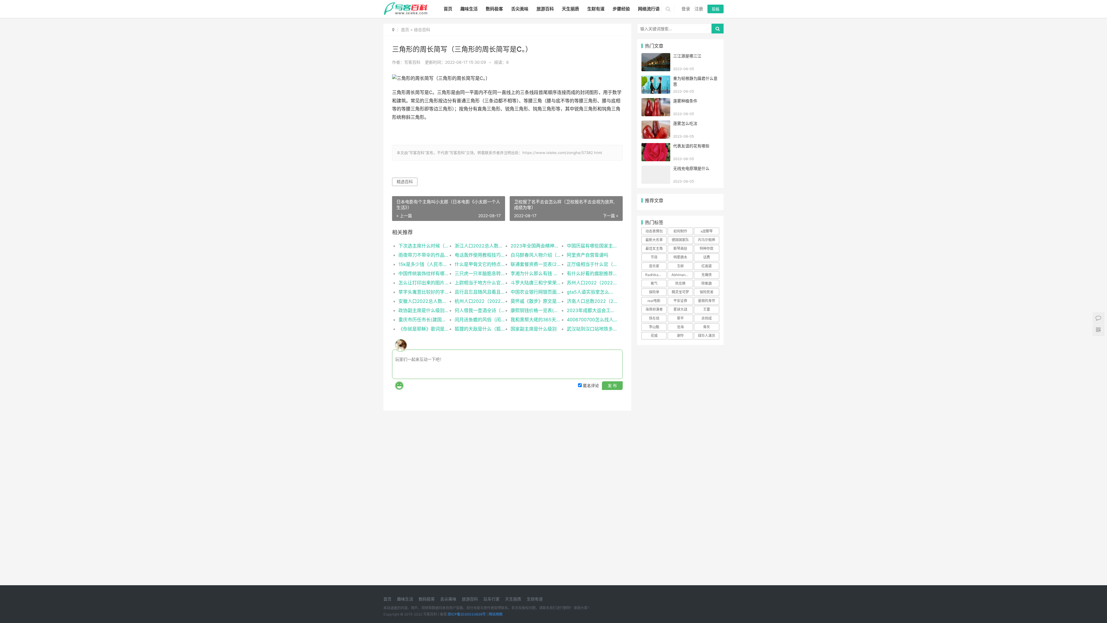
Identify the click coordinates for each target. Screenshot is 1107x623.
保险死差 (706, 292)
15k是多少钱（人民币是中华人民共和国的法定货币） (423, 264)
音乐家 (654, 266)
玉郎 (680, 266)
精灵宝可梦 (680, 292)
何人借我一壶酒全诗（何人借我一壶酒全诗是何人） (480, 310)
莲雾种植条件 (685, 100)
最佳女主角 (654, 248)
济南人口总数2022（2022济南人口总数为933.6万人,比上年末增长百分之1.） (592, 301)
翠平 (680, 318)
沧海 (680, 327)
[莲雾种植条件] (655, 101)
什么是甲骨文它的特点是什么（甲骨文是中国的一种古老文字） (480, 264)
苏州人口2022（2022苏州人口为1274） (592, 283)
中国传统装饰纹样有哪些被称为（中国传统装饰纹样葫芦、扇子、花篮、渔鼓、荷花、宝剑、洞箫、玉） (423, 273)
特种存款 (706, 248)
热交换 (680, 283)
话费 (706, 257)
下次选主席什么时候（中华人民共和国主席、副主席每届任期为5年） (423, 246)
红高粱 (706, 266)
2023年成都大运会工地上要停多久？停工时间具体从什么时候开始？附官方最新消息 (592, 310)
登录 (685, 9)
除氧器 (706, 283)
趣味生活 (469, 9)
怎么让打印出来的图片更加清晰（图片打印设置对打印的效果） (423, 283)
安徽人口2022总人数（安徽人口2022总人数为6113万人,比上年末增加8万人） (423, 301)
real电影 (653, 301)
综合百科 (422, 29)
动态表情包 (654, 231)
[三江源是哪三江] (655, 56)
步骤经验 (621, 9)
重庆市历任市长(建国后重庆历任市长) (423, 319)
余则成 (706, 318)
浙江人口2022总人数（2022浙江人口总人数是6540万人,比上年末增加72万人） (480, 246)
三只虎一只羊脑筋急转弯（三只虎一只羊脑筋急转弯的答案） (480, 273)
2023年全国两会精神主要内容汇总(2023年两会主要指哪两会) (536, 246)
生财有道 (596, 9)
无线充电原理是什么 (691, 168)
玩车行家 (491, 598)
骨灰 (706, 327)
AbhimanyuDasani (682, 275)
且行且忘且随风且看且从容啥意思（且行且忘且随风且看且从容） (480, 292)
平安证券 (680, 301)
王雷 (706, 309)
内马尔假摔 (706, 240)
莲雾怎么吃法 (685, 123)
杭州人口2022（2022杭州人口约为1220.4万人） (480, 301)
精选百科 (405, 181)
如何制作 (680, 231)
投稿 (715, 9)
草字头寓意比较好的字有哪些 (423, 292)
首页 (448, 9)
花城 (654, 335)
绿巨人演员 (706, 335)
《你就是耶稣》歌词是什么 (423, 329)
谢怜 (680, 335)
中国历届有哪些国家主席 (592, 246)
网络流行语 (649, 9)
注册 (698, 9)
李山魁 (654, 327)
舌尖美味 (519, 9)
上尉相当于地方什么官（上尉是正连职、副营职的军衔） (480, 283)
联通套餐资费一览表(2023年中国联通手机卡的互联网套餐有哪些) (536, 264)
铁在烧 (654, 318)
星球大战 (680, 309)
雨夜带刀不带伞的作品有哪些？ (423, 255)
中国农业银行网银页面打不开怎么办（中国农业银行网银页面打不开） (536, 292)
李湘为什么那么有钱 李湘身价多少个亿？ (536, 273)
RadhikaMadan (656, 275)
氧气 (654, 283)
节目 (654, 257)
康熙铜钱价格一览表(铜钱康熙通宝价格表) (536, 310)
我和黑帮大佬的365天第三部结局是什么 (536, 319)
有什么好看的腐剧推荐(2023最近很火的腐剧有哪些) (592, 273)
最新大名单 (654, 240)
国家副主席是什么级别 (534, 329)
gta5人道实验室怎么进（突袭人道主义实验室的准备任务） (592, 292)
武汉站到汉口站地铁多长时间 (592, 329)
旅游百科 (545, 9)
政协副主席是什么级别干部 (423, 310)
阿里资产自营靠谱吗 (587, 255)
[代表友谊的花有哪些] (655, 146)
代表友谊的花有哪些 (691, 145)
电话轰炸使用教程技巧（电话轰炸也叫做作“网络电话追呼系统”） (480, 255)
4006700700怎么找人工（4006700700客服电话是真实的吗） (592, 319)
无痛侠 (706, 275)
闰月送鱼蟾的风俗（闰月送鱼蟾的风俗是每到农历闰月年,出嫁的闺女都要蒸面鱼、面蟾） (480, 319)
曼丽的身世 (706, 301)
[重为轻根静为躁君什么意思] (655, 79)
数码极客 (494, 9)
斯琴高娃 (680, 248)
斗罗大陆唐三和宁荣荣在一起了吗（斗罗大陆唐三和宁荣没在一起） (536, 283)
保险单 (654, 292)
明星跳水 (680, 257)
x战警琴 (707, 231)
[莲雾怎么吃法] (655, 124)
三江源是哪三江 (687, 55)
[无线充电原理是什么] (655, 169)
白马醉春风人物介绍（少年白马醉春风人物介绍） (536, 255)
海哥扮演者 (654, 309)
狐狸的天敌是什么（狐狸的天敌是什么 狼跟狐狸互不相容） (480, 329)
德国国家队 (680, 240)
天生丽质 (570, 9)
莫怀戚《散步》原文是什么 (536, 301)
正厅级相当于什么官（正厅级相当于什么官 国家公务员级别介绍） (592, 264)
